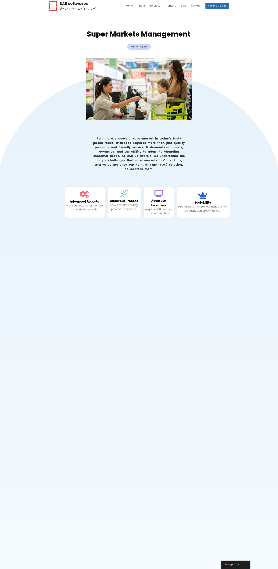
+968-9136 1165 (217, 5)
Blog (183, 5)
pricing (172, 5)
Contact (196, 5)
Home (129, 5)
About (141, 5)
